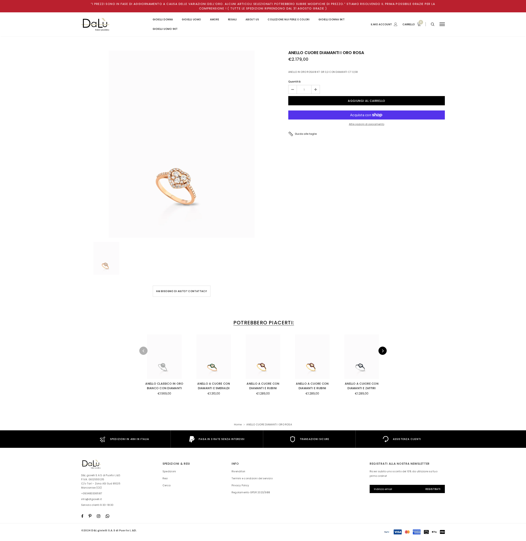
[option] (182, 144)
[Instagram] (98, 516)
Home (238, 424)
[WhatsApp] (107, 516)
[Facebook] (82, 516)
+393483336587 (91, 493)
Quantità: (294, 81)
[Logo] (112, 24)
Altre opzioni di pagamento (366, 124)
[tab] (263, 322)
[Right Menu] (442, 24)
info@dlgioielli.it (91, 499)
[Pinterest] (90, 516)
